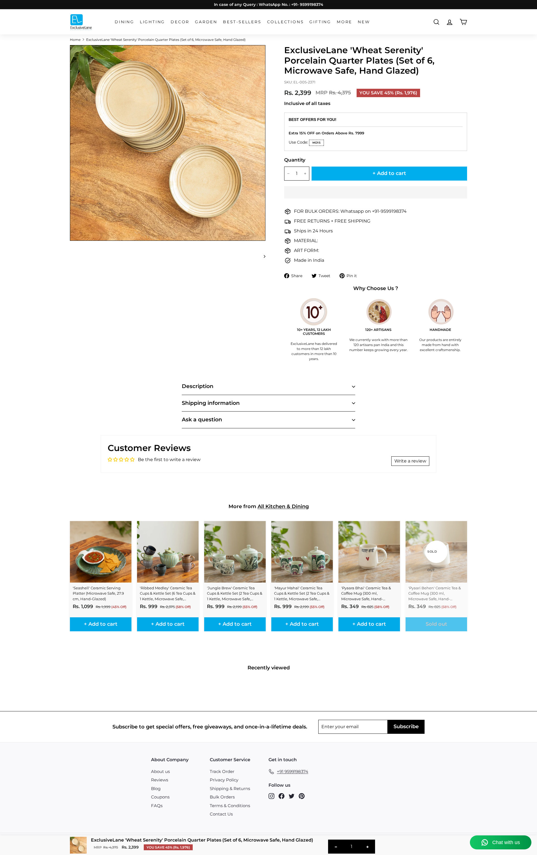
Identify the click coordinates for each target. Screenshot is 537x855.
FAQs (156, 805)
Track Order (222, 771)
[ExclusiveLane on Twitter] (292, 796)
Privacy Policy (224, 779)
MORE (344, 21)
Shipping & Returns (230, 788)
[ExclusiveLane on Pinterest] (302, 796)
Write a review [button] (410, 461)
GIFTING (320, 21)
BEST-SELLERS (242, 21)
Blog (156, 788)
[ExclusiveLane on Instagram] (271, 796)
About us (160, 771)
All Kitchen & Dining (283, 506)
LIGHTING (152, 21)
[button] (375, 192)
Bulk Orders (222, 797)
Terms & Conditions (230, 805)
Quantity (294, 160)
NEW (364, 21)
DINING (124, 21)
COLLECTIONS (285, 21)
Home (75, 40)
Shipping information (211, 403)
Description (197, 386)
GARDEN (206, 21)
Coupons (160, 797)
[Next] (261, 256)
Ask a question (202, 419)
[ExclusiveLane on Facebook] (281, 796)
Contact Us (221, 814)
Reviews (159, 779)
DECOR (180, 21)
